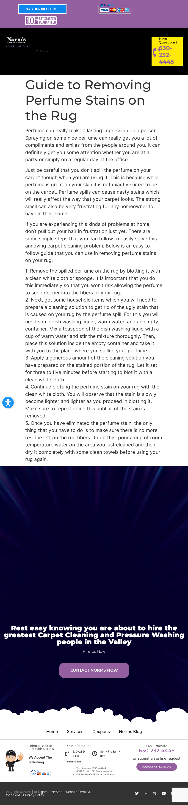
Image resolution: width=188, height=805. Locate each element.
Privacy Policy (33, 795)
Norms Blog (130, 731)
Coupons (101, 731)
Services (75, 731)
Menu (44, 51)
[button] (8, 402)
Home (52, 731)
